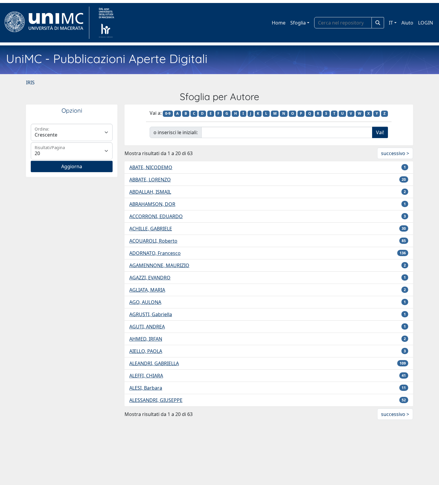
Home (278, 22)
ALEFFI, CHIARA (146, 375)
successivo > (395, 153)
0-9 (168, 113)
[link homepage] (46, 23)
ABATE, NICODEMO (150, 167)
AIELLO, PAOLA (145, 351)
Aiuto (407, 22)
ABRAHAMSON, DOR (152, 204)
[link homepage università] (106, 23)
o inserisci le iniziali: (176, 132)
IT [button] (391, 22)
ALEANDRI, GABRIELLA (154, 363)
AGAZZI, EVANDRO (150, 277)
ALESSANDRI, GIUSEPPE (155, 400)
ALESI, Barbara (145, 388)
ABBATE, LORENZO (150, 179)
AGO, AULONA (145, 302)
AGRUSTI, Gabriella (150, 314)
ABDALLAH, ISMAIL (150, 192)
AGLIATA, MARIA (147, 290)
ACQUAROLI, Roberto (153, 241)
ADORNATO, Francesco (155, 253)
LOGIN (425, 22)
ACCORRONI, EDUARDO (156, 216)
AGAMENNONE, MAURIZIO (159, 265)
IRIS (30, 82)
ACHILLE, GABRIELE (150, 228)
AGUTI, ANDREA (147, 326)
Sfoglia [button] (298, 22)
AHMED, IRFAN (145, 339)
